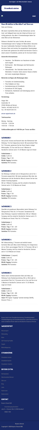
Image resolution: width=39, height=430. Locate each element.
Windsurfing (4, 334)
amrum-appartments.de (8, 113)
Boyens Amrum (19, 423)
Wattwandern (5, 374)
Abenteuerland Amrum (7, 377)
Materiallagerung (5, 347)
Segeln (3, 344)
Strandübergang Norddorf (11, 407)
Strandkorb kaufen (6, 360)
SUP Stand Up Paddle (7, 341)
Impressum (4, 390)
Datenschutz (4, 394)
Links (2, 387)
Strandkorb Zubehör (6, 364)
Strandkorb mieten (6, 357)
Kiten (2, 337)
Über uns (3, 380)
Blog (2, 384)
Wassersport (4, 330)
